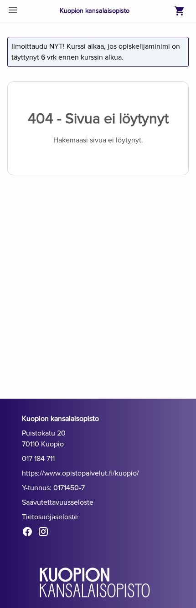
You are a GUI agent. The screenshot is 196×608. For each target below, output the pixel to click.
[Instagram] (46, 533)
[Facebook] (30, 533)
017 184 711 (38, 458)
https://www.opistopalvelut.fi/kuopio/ (80, 473)
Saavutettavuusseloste (57, 502)
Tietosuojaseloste (50, 517)
